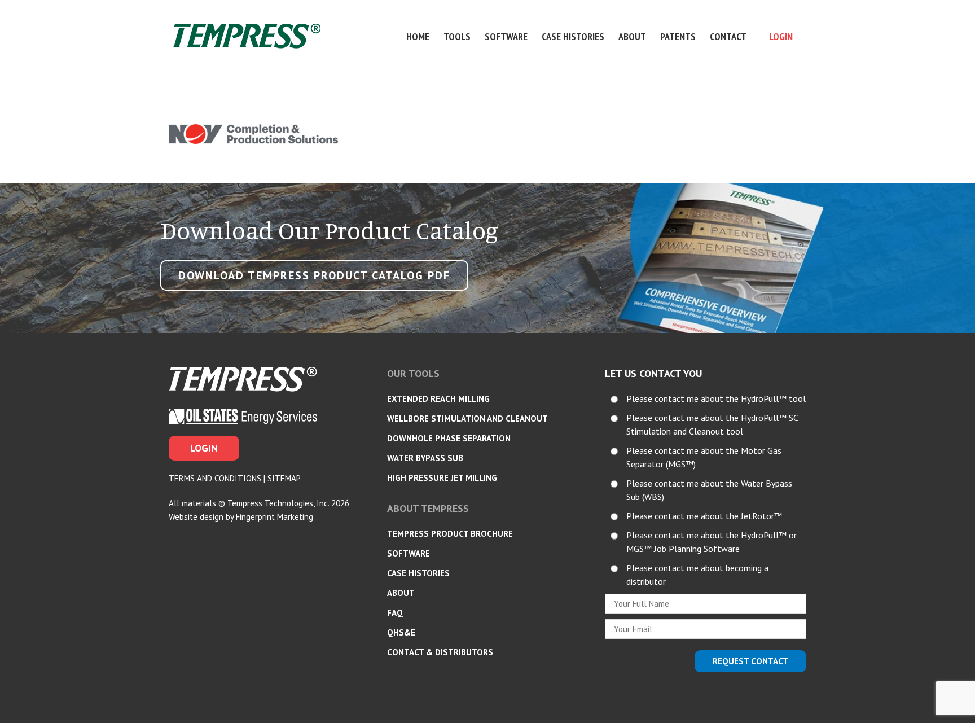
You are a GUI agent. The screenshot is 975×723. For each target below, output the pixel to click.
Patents (678, 36)
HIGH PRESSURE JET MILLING (442, 477)
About (632, 36)
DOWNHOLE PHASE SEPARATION (449, 438)
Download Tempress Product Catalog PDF (314, 275)
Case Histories (573, 36)
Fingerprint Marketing (274, 516)
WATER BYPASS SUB (425, 458)
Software (506, 36)
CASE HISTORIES (418, 573)
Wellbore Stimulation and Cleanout (467, 418)
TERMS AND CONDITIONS (215, 478)
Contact (728, 36)
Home (417, 36)
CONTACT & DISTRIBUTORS (440, 652)
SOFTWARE (408, 553)
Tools (457, 36)
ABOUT (401, 593)
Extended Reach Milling (438, 398)
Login (781, 36)
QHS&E (401, 632)
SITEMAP (284, 478)
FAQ (395, 612)
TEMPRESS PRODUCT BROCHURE (450, 533)
